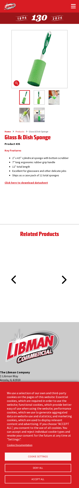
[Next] (63, 280)
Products (20, 131)
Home (8, 131)
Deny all (38, 468)
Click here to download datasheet (26, 182)
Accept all (37, 479)
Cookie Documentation (19, 445)
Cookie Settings (38, 456)
